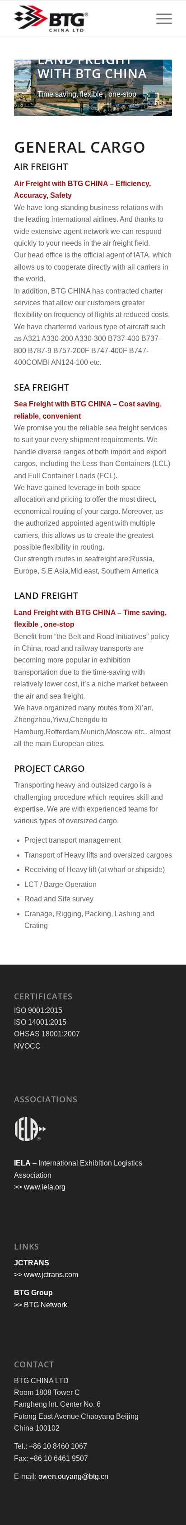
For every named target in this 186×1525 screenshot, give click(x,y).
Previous (34, 88)
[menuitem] (159, 18)
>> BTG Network (40, 1305)
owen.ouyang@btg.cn (73, 1476)
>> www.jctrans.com (46, 1274)
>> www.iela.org (39, 1187)
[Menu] (159, 18)
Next (151, 88)
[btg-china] (77, 18)
